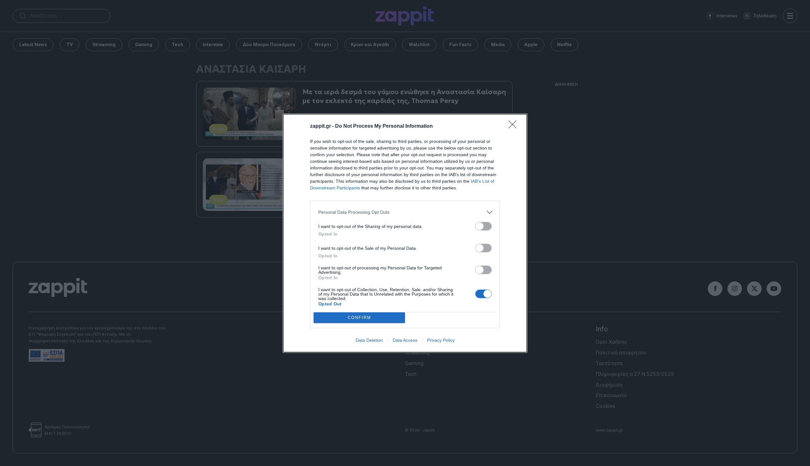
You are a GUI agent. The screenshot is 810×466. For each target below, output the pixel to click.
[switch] (483, 226)
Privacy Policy (441, 340)
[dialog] (405, 233)
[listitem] (405, 212)
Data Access (405, 340)
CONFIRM (359, 317)
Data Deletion (369, 340)
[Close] (514, 126)
